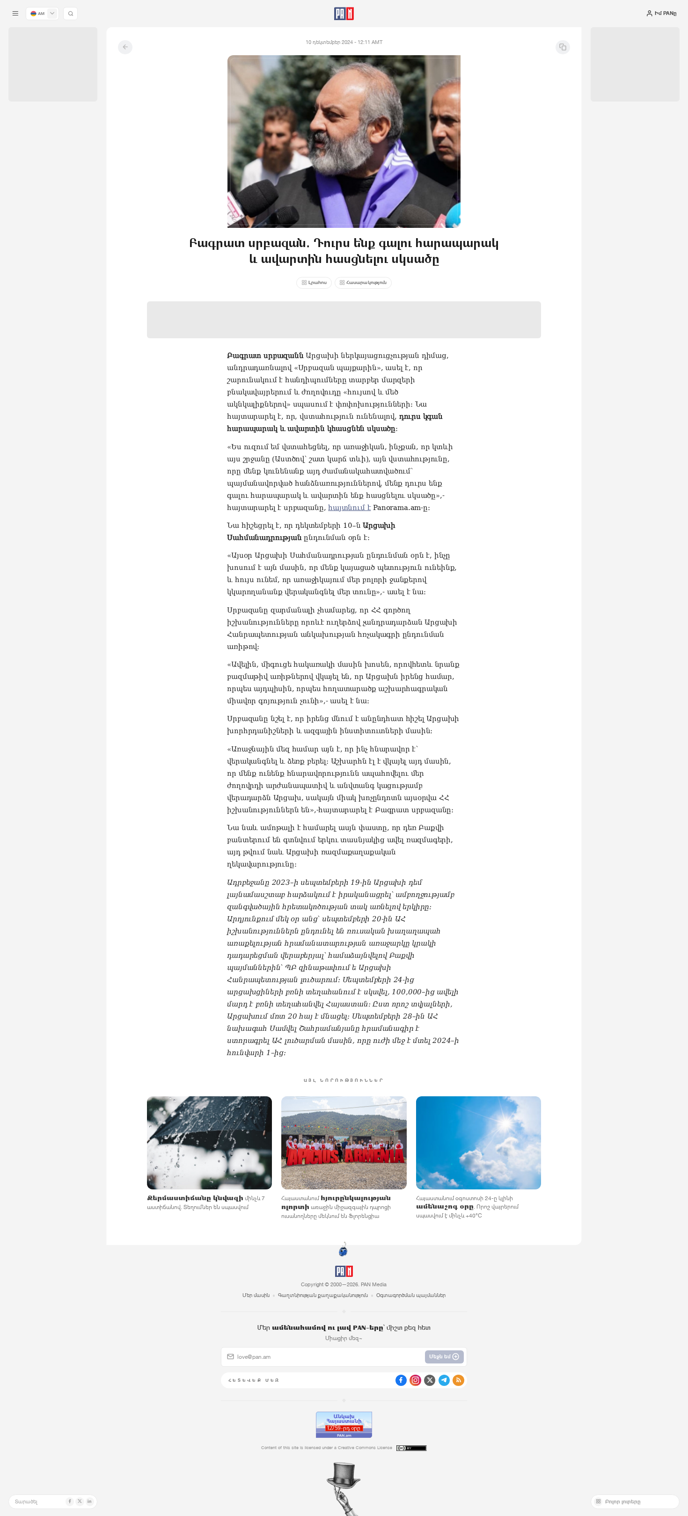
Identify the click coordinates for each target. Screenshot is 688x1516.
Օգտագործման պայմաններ (411, 1295)
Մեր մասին (256, 1295)
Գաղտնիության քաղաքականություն (323, 1295)
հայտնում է (349, 507)
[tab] (432, 234)
